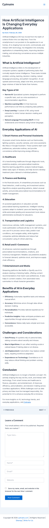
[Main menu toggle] (44, 4)
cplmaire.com (23, 518)
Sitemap (19, 520)
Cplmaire (8, 4)
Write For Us (28, 520)
